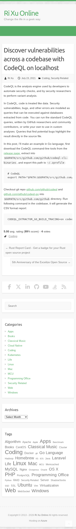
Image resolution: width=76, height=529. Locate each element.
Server (44, 480)
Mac (10, 369)
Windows (13, 392)
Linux (11, 364)
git (36, 453)
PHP (10, 474)
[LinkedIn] (27, 287)
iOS (41, 458)
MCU (10, 373)
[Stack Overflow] (54, 287)
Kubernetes (14, 355)
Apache (26, 442)
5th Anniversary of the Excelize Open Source (41, 262)
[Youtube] (45, 287)
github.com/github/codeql (41, 189)
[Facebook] (9, 287)
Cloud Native (15, 345)
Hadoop (9, 458)
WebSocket (24, 491)
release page (12, 153)
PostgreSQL (23, 475)
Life (10, 359)
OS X (53, 469)
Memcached (52, 464)
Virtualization (49, 485)
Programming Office (19, 378)
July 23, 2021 (28, 78)
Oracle (44, 470)
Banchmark (58, 442)
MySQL (11, 469)
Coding (46, 78)
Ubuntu (25, 485)
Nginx (23, 469)
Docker (29, 453)
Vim (36, 485)
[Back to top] (68, 523)
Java (47, 458)
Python (8, 480)
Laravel (59, 458)
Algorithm (13, 442)
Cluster (63, 447)
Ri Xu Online (21, 13)
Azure (44, 520)
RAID (16, 480)
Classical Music (17, 340)
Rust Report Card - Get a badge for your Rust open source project (35, 250)
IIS (37, 458)
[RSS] (64, 287)
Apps (11, 331)
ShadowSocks (58, 480)
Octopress (34, 470)
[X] (18, 287)
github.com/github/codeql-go (21, 194)
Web (10, 387)
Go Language (51, 453)
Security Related (59, 78)
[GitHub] (36, 287)
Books (11, 336)
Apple (35, 442)
